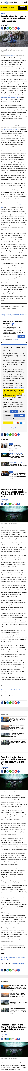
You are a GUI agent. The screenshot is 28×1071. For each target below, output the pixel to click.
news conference (11, 55)
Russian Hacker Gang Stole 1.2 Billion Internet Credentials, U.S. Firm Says (13, 493)
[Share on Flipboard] (16, 28)
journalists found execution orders (10, 97)
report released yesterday (10, 129)
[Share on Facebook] (2, 28)
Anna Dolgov (5, 499)
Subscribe (21, 336)
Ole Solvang (5, 24)
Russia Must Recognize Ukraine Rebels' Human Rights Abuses (13, 18)
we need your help (18, 387)
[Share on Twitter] (5, 28)
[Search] (24, 2)
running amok (5, 110)
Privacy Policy (15, 339)
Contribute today (22, 7)
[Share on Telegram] (7, 28)
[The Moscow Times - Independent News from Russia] (10, 2)
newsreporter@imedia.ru (20, 696)
